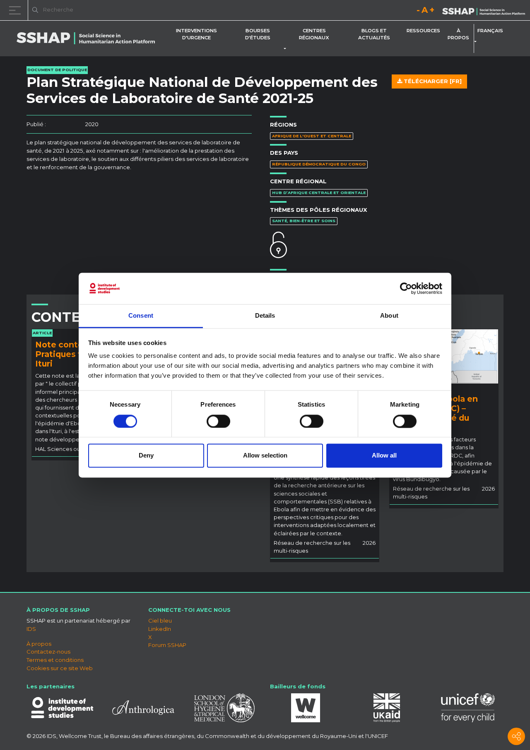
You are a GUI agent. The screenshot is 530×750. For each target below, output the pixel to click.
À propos (458, 34)
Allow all (384, 455)
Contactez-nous (48, 651)
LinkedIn (159, 628)
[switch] (218, 421)
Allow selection (265, 455)
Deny (146, 455)
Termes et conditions (55, 660)
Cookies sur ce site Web (59, 668)
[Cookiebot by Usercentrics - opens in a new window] (406, 288)
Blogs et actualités (374, 34)
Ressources (423, 31)
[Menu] (16, 10)
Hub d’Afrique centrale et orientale (319, 192)
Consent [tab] (140, 315)
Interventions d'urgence (196, 34)
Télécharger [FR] (432, 81)
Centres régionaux (314, 34)
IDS (31, 628)
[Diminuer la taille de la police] (418, 11)
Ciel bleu (160, 620)
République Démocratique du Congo (319, 164)
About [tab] (389, 315)
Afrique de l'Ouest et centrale (311, 136)
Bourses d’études (257, 34)
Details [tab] (265, 315)
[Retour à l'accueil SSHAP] (483, 10)
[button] (286, 49)
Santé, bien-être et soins (303, 220)
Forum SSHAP (167, 645)
